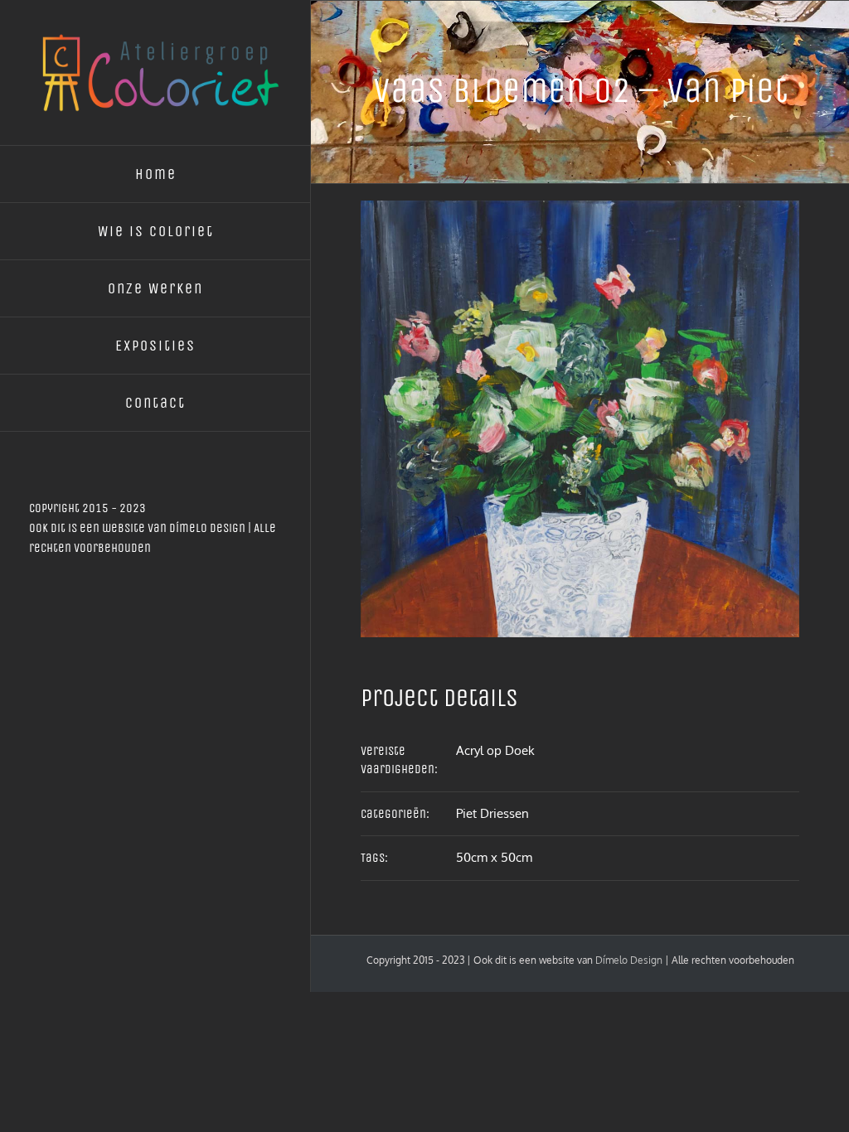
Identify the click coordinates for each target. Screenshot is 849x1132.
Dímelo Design (207, 527)
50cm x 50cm (494, 857)
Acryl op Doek (495, 750)
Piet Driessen (492, 813)
